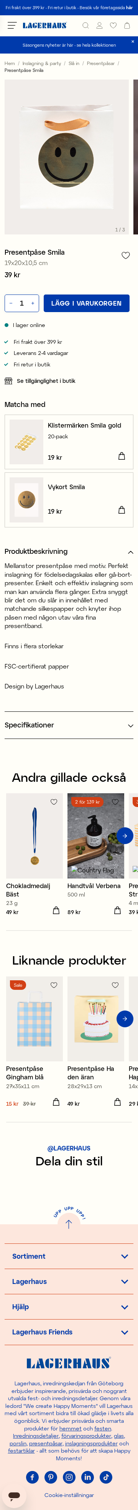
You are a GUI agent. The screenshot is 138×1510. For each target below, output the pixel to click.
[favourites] (113, 25)
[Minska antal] (10, 303)
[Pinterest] (50, 1477)
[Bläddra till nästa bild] (125, 835)
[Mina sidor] (99, 25)
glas (119, 1435)
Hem (10, 63)
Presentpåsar (101, 63)
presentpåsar (45, 1443)
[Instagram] (69, 1477)
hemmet (70, 1428)
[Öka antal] (33, 303)
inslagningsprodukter (91, 1443)
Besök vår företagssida (106, 7)
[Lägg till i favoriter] (125, 255)
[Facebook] (32, 1477)
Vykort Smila (66, 486)
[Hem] (45, 25)
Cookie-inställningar (69, 1495)
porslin (18, 1443)
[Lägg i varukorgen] (121, 456)
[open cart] (127, 25)
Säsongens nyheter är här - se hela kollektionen (69, 44)
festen (102, 1428)
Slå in (74, 63)
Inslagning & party (42, 63)
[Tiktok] (105, 1477)
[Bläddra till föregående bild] (13, 835)
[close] (133, 41)
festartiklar (21, 1450)
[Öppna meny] (12, 25)
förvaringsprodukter (86, 1435)
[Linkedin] (87, 1477)
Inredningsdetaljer (36, 1435)
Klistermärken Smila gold (84, 425)
